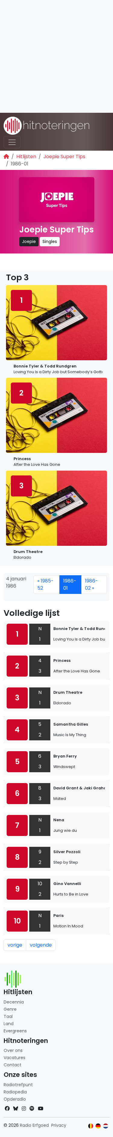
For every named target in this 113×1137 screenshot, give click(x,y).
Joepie (29, 241)
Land (9, 1024)
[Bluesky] (15, 1108)
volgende (41, 945)
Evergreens (15, 1031)
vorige (15, 945)
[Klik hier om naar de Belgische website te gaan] (90, 1126)
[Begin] (6, 156)
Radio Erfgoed (34, 1125)
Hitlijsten (26, 156)
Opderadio (15, 1099)
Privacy (58, 1125)
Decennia (14, 1002)
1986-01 (69, 584)
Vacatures (14, 1058)
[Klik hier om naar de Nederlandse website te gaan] (105, 1126)
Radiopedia (15, 1092)
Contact (12, 1065)
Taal (8, 1016)
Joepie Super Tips (64, 156)
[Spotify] (32, 1108)
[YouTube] (41, 1108)
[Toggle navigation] (12, 142)
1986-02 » (91, 584)
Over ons (13, 1050)
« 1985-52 (45, 584)
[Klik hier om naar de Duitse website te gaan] (98, 1126)
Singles (49, 241)
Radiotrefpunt (18, 1085)
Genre (10, 1009)
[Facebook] (7, 1108)
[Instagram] (23, 1108)
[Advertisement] (56, 56)
